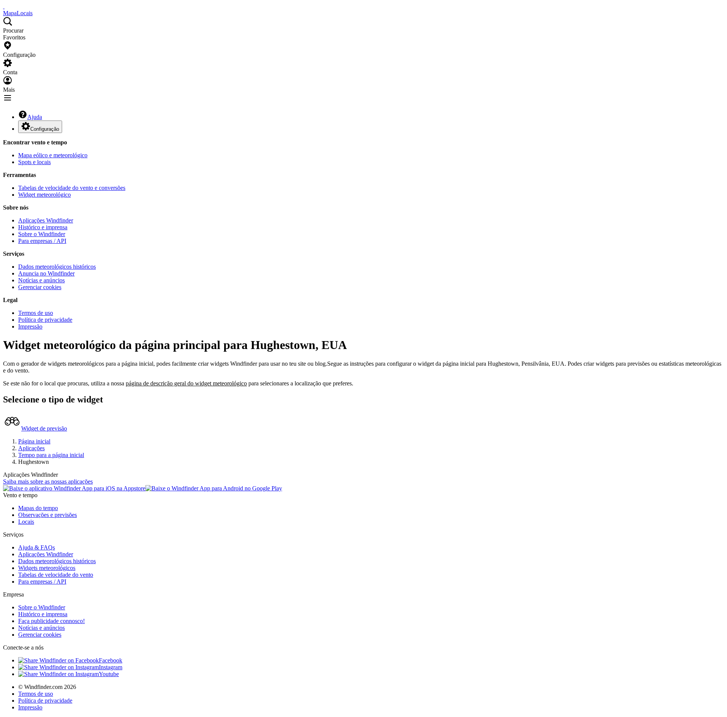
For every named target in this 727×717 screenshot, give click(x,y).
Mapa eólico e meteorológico (52, 155)
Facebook (110, 660)
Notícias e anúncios (41, 280)
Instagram (110, 667)
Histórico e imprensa (42, 227)
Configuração (44, 129)
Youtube (109, 674)
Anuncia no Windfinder (46, 273)
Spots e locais (34, 162)
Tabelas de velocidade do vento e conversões (71, 188)
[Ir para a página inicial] (4, 6)
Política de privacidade (45, 319)
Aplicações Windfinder (45, 220)
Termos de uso (35, 313)
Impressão (30, 326)
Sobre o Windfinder (41, 234)
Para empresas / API (42, 241)
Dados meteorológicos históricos (57, 266)
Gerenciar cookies (39, 287)
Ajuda (34, 117)
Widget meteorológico (44, 194)
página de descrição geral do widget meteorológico (186, 383)
